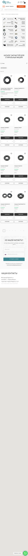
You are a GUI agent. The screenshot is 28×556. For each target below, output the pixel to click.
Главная (2, 14)
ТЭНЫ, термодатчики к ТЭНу (10, 22)
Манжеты (11, 33)
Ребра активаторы (11, 41)
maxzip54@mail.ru (8, 277)
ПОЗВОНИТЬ (21, 6)
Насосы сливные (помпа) (23, 22)
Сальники (23, 26)
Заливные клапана (23, 30)
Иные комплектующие (22, 45)
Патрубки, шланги (23, 38)
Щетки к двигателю (9, 26)
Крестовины (22, 41)
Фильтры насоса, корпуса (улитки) (10, 45)
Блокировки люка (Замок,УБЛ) (21, 19)
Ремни (23, 33)
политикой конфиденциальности (14, 265)
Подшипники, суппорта (10, 30)
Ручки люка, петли (11, 38)
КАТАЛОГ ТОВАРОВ (9, 6)
